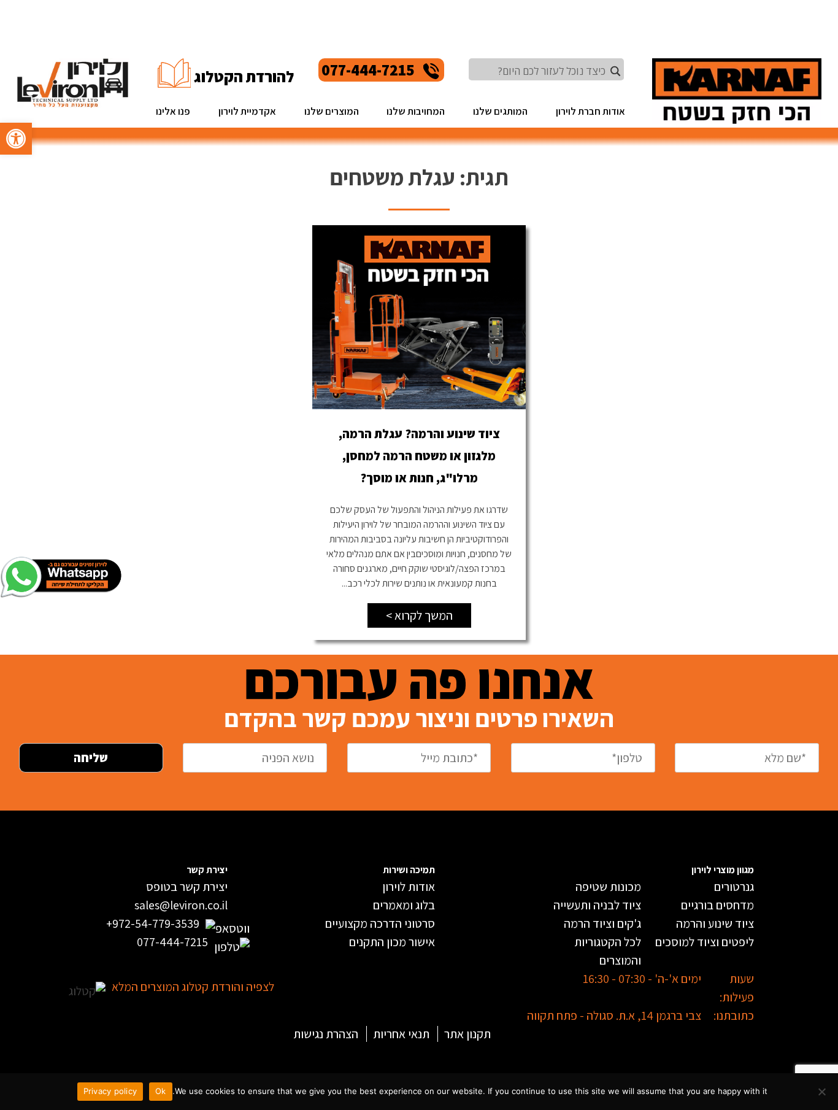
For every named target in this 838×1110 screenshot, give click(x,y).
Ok (160, 1091)
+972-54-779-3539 (152, 923)
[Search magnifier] (615, 71)
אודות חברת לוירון (590, 111)
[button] (16, 139)
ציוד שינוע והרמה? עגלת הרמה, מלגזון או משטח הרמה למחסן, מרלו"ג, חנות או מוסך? (419, 456)
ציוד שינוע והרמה (715, 923)
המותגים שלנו (500, 111)
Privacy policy (110, 1091)
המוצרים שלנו (331, 111)
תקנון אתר (467, 1034)
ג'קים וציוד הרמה (602, 923)
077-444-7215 (368, 70)
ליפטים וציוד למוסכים (704, 942)
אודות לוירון (408, 887)
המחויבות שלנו (415, 111)
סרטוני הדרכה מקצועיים (380, 923)
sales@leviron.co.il (181, 905)
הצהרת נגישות (325, 1034)
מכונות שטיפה (608, 887)
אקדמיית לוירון (247, 111)
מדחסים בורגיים (717, 905)
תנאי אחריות (401, 1034)
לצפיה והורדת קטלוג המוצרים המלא (193, 987)
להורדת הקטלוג (244, 76)
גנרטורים (734, 887)
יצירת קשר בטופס (187, 887)
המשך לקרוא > (419, 615)
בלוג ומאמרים (404, 905)
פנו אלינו (173, 111)
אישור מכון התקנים (392, 942)
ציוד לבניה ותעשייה (597, 905)
